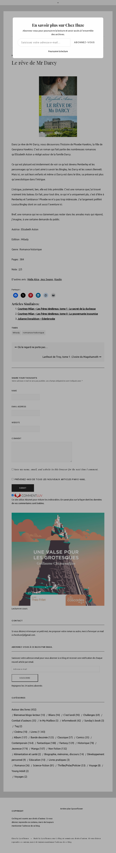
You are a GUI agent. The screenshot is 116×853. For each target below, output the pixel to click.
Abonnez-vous (84, 42)
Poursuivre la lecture (58, 51)
